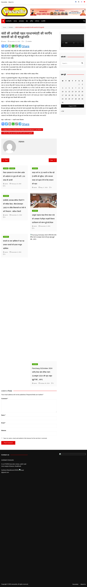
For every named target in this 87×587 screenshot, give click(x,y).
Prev (6, 160)
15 (79, 91)
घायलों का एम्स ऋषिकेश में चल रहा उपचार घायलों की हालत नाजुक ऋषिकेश (13, 244)
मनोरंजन (37, 21)
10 (62, 91)
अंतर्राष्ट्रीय (8, 21)
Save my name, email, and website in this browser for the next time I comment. (25, 438)
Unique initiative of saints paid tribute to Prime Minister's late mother (23, 129)
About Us (11, 2)
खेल (27, 21)
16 (82, 91)
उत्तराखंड (6, 168)
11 (66, 91)
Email (3, 423)
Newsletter (4, 2)
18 (66, 95)
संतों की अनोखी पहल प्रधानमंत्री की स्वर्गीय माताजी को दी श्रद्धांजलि (18, 133)
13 (72, 91)
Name (3, 415)
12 (69, 91)
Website (3, 430)
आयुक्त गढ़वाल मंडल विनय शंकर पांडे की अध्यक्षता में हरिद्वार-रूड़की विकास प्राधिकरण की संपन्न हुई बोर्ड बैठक (43, 218)
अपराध (15, 21)
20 (72, 95)
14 (76, 91)
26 (69, 99)
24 (62, 99)
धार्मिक (31, 21)
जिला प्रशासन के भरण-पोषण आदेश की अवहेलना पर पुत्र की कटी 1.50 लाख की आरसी (14, 176)
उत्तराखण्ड (21, 21)
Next (51, 160)
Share (25, 46)
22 (79, 95)
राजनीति (43, 21)
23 (82, 95)
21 (76, 95)
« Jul (62, 111)
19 (69, 95)
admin (4, 41)
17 (62, 95)
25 (66, 99)
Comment (4, 398)
